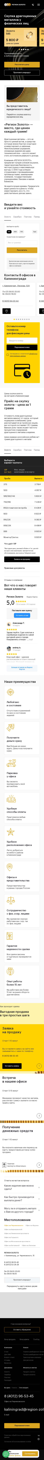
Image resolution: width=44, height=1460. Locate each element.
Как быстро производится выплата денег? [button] (19, 1199)
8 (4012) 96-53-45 (10, 1056)
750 (21, 231)
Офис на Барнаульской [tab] (13, 1229)
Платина (7, 1377)
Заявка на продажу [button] (22, 559)
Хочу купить (24, 1339)
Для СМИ (7, 1354)
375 (5, 484)
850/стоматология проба (15, 508)
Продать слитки (29, 1372)
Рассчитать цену (22, 64)
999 (15, 231)
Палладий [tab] (38, 450)
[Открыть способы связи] (5, 1454)
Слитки (14, 537)
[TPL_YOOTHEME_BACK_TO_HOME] (14, 4)
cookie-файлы (14, 1455)
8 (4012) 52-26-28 (11, 1265)
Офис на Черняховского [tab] (13, 1225)
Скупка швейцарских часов (31, 1354)
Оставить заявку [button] (12, 1066)
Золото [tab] (7, 450)
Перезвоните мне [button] (22, 1426)
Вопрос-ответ (9, 1357)
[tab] (19, 49)
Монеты (7, 537)
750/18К (7, 502)
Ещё (34, 231)
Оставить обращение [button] (22, 1330)
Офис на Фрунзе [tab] (32, 1225)
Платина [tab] (27, 450)
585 (9, 231)
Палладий (7, 1380)
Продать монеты (29, 1374)
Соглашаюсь (30, 1454)
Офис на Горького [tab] (11, 1237)
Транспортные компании (31, 1357)
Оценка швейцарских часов (31, 1351)
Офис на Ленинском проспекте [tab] (16, 1233)
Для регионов (28, 1360)
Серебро (7, 1374)
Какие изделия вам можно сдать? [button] (19, 1187)
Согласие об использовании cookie (17, 1441)
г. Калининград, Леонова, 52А (16, 286)
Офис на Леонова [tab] (29, 1245)
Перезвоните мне (22, 347)
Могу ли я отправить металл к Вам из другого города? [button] (20, 1210)
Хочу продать (9, 1339)
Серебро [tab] (17, 450)
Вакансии (7, 1363)
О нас (6, 1351)
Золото (7, 1372)
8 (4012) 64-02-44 (10, 301)
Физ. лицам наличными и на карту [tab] (24, 471)
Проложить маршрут (22, 72)
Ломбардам (38, 1339)
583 (9, 496)
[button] (38, 4)
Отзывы (7, 1360)
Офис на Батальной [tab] (11, 1245)
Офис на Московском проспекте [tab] (17, 1241)
